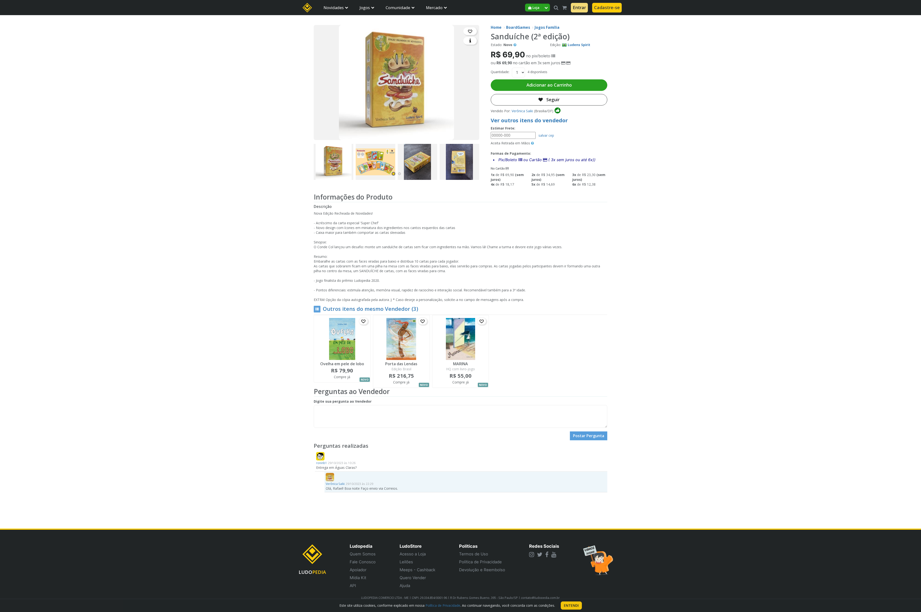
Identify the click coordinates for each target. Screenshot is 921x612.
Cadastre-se (607, 7)
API (353, 585)
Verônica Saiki (522, 111)
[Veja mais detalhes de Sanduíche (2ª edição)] (470, 41)
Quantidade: (500, 72)
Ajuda (405, 585)
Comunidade (398, 7)
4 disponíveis (537, 72)
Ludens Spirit (579, 44)
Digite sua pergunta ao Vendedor (343, 401)
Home (496, 27)
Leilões (406, 561)
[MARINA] (460, 339)
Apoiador (358, 569)
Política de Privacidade (480, 561)
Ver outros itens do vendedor (529, 120)
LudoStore (411, 546)
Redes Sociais (544, 546)
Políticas (468, 546)
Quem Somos (363, 554)
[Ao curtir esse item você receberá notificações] (470, 31)
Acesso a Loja (413, 554)
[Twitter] (539, 554)
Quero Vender (413, 577)
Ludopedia (361, 546)
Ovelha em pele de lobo (342, 364)
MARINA (460, 364)
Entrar (579, 7)
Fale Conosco (363, 561)
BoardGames (518, 27)
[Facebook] (547, 554)
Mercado (434, 7)
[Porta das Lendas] (401, 339)
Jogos (365, 7)
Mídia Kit (358, 577)
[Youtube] (553, 554)
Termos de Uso (473, 554)
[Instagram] (531, 554)
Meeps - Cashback (417, 569)
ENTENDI (571, 605)
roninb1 (321, 463)
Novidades (334, 7)
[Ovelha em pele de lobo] (342, 339)
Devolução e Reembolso (482, 569)
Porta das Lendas (401, 364)
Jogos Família (547, 27)
